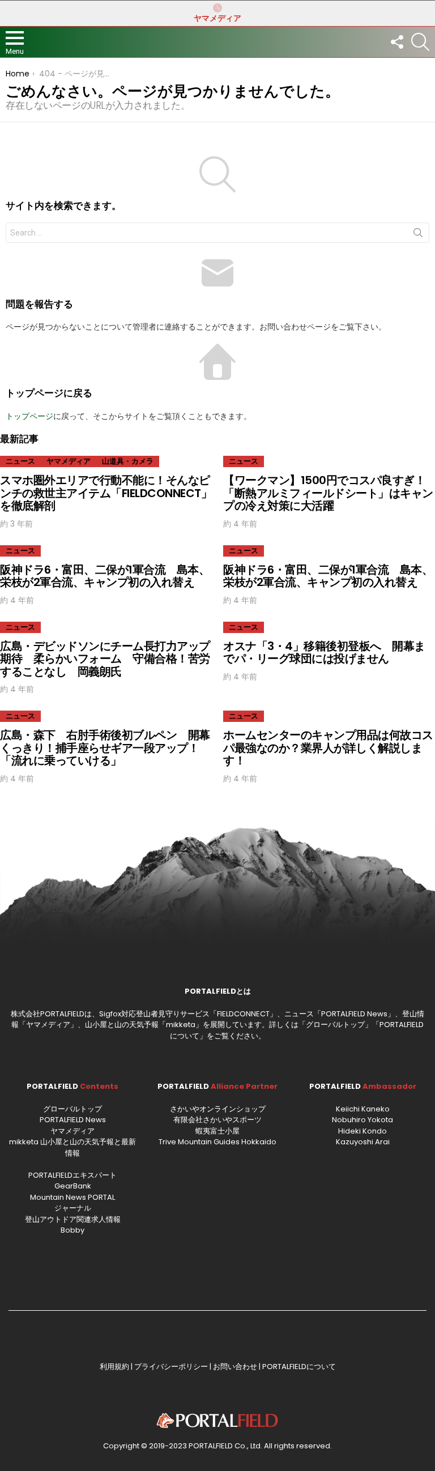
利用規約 (114, 1366)
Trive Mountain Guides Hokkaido (217, 1141)
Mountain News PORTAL (72, 1197)
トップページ (29, 416)
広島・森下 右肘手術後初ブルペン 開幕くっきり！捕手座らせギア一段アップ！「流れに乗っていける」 (105, 747)
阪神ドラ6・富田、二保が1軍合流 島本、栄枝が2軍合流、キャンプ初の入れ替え (105, 576)
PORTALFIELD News (73, 1119)
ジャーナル (72, 1208)
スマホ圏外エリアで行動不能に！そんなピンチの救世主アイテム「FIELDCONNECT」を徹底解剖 (106, 493)
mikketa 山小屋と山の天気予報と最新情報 (72, 1147)
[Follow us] (396, 42)
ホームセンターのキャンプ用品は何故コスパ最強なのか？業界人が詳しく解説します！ (328, 747)
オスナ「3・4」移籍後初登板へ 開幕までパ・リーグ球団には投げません (324, 652)
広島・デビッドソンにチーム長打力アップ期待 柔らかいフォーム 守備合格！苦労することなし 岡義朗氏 (105, 658)
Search (418, 235)
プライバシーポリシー (171, 1366)
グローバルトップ (335, 1024)
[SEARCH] (420, 42)
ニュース (20, 461)
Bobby (72, 1230)
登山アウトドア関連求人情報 (73, 1219)
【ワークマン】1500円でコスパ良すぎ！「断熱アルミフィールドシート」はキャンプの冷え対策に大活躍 (328, 493)
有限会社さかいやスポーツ (217, 1119)
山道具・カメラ (127, 461)
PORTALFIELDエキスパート (72, 1175)
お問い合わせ (235, 1366)
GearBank (72, 1186)
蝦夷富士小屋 (217, 1131)
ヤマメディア (217, 18)
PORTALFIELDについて (299, 1366)
